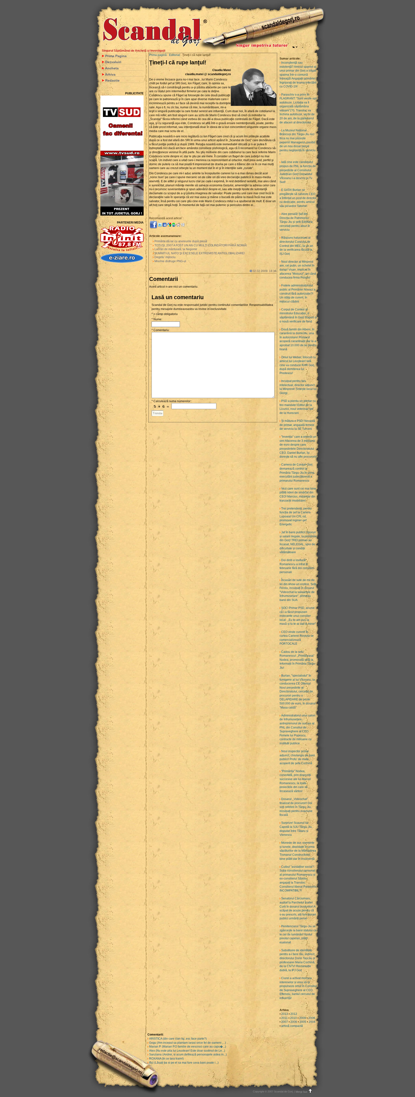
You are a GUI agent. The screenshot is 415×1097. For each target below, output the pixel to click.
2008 (311, 1018)
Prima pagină (158, 55)
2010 (293, 1018)
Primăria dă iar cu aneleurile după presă (180, 241)
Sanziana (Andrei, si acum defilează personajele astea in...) (188, 1054)
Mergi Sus (301, 1091)
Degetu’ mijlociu (165, 257)
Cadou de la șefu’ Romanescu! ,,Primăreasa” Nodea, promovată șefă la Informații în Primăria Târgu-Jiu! (298, 659)
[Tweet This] (160, 224)
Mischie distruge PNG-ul (170, 261)
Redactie (112, 80)
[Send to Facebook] (153, 224)
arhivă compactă (292, 1026)
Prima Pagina (116, 56)
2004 (312, 1022)
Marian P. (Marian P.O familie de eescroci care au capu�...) (187, 1046)
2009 (302, 1018)
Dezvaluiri (113, 62)
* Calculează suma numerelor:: (172, 401)
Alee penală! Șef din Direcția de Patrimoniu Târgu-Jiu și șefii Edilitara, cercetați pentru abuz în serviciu (296, 221)
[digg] (183, 224)
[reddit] (178, 224)
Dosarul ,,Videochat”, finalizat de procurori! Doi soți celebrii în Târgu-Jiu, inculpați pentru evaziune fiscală (296, 807)
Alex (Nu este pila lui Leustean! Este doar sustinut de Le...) (187, 1050)
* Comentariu (160, 330)
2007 (284, 1022)
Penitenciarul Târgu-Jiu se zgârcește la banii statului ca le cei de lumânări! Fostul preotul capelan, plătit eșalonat (298, 934)
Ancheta (112, 68)
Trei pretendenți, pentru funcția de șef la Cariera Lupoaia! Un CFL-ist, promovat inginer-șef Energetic (296, 516)
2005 (302, 1022)
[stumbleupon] (174, 224)
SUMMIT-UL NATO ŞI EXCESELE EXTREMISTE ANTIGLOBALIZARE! (199, 253)
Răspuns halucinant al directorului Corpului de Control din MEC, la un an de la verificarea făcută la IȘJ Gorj (296, 245)
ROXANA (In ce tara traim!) (166, 1058)
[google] (169, 224)
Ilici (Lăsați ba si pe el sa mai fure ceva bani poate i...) (184, 1062)
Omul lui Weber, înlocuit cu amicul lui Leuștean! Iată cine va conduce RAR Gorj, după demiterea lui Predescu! (298, 365)
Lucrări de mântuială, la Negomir (175, 249)
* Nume (156, 319)
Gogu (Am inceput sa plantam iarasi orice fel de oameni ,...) (187, 1042)
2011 (284, 1018)
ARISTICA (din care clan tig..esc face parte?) (178, 1038)
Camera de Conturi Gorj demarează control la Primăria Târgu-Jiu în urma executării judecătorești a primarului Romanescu (297, 472)
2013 (284, 1014)
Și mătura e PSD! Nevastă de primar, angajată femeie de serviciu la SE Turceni (297, 424)
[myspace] (164, 224)
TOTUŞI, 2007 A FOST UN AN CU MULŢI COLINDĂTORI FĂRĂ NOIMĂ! (200, 245)
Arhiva (110, 74)
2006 (293, 1022)
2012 (293, 1014)
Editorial (175, 55)
